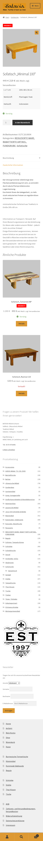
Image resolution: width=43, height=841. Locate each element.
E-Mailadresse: (8, 703)
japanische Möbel (11, 508)
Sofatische (15, 17)
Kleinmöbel (9, 516)
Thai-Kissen (9, 587)
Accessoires (9, 467)
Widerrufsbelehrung (14, 816)
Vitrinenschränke (11, 607)
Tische (7, 591)
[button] (37, 32)
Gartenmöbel (10, 491)
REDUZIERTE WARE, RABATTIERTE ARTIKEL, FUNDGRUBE (19, 142)
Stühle (7, 579)
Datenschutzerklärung (15, 820)
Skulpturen (9, 563)
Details (21, 323)
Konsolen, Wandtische (13, 524)
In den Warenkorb (22, 122)
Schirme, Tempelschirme (14, 542)
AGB (7, 804)
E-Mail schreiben (9, 450)
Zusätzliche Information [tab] (13, 165)
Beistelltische (10, 475)
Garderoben (9, 487)
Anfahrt (9, 728)
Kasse (8, 747)
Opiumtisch (12, 571)
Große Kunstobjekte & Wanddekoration (20, 499)
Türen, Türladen (11, 599)
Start (7, 17)
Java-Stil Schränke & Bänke (15, 512)
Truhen (8, 595)
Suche (21, 837)
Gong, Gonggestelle (12, 495)
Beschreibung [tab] (8, 158)
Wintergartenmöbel (12, 611)
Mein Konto (10, 733)
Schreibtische (10, 550)
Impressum (10, 825)
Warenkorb (10, 742)
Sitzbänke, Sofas (11, 559)
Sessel (7, 555)
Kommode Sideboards (15, 766)
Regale (7, 538)
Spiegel (8, 575)
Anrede (5, 683)
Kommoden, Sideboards (14, 520)
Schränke (8, 546)
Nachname (7, 696)
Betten (7, 479)
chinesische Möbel (12, 483)
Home (8, 723)
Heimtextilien (10, 504)
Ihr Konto (7, 837)
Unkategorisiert (11, 603)
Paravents (9, 528)
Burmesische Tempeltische (17, 756)
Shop (8, 737)
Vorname (6, 689)
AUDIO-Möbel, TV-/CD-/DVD (15, 471)
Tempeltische (10, 583)
